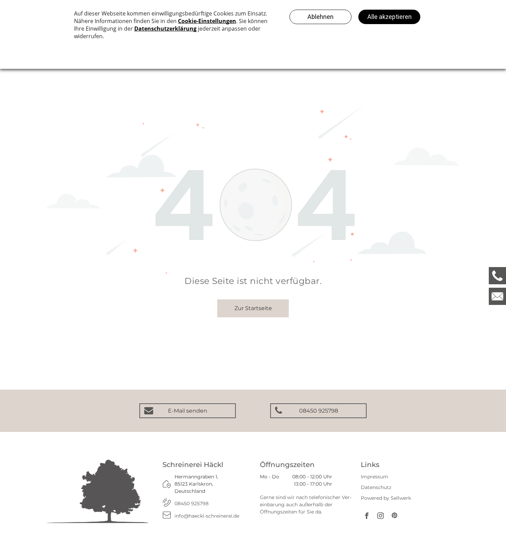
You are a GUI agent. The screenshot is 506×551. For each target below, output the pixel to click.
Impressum (374, 477)
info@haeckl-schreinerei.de (207, 516)
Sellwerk (401, 498)
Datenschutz (376, 487)
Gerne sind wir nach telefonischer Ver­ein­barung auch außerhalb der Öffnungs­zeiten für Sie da (305, 504)
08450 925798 (192, 503)
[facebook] (367, 516)
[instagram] (381, 516)
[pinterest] (394, 516)
